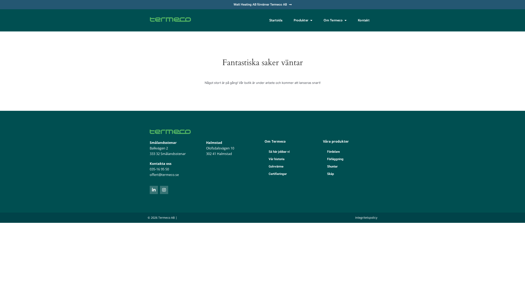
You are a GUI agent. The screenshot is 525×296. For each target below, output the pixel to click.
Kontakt (364, 20)
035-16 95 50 (159, 169)
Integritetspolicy (366, 218)
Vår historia (276, 159)
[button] (377, 20)
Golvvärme (276, 166)
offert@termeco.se (164, 174)
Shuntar (332, 166)
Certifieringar (278, 174)
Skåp (330, 174)
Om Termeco (333, 20)
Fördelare (333, 152)
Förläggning (335, 159)
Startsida (275, 20)
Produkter (301, 20)
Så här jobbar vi (279, 152)
